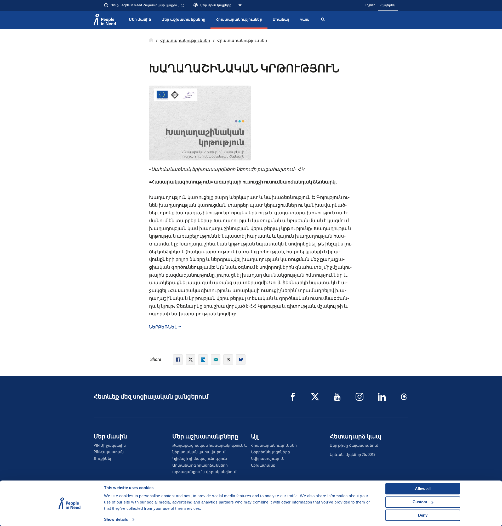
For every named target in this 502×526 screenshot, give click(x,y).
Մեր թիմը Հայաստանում (354, 445)
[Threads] (404, 397)
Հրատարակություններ (239, 19)
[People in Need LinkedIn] (382, 397)
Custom (420, 502)
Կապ (305, 19)
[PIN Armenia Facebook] (293, 397)
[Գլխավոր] (151, 40)
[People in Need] (105, 19)
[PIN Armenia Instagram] (359, 397)
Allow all (423, 488)
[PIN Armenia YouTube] (337, 397)
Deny (422, 515)
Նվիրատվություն (267, 458)
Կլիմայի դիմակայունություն (199, 458)
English (370, 5)
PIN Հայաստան (109, 452)
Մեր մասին (140, 19)
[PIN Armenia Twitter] (315, 397)
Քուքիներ (103, 458)
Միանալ (281, 19)
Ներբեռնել (163, 327)
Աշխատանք (263, 465)
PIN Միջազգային (110, 445)
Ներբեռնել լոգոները (270, 452)
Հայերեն (387, 5)
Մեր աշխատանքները (183, 19)
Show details (116, 519)
